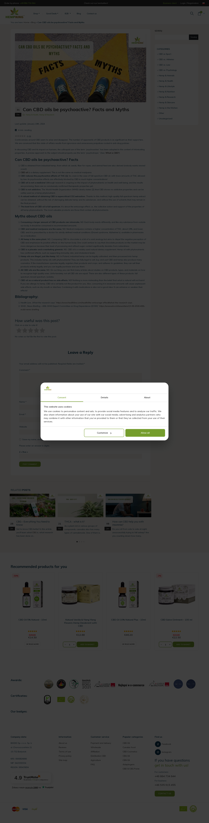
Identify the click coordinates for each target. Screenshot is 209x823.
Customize (102, 432)
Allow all (145, 432)
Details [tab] (104, 397)
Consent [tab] (62, 397)
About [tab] (147, 397)
